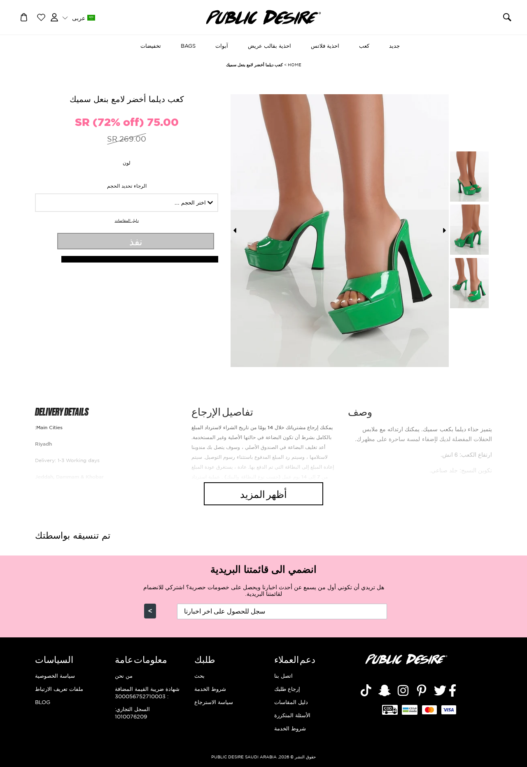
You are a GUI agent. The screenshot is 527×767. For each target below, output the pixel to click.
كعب (364, 46)
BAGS (188, 46)
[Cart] (24, 16)
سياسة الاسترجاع (213, 702)
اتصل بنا (283, 676)
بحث (199, 676)
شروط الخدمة (290, 728)
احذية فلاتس (325, 46)
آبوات (221, 46)
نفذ (135, 241)
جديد (394, 46)
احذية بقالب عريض (269, 46)
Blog (42, 702)
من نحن (124, 676)
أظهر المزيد (263, 493)
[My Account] (54, 16)
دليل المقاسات (127, 220)
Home (294, 65)
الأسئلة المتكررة (292, 715)
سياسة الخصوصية (55, 676)
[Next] (445, 230)
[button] (78, 17)
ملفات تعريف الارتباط (59, 689)
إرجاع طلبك (287, 689)
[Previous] (235, 230)
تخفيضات (150, 46)
